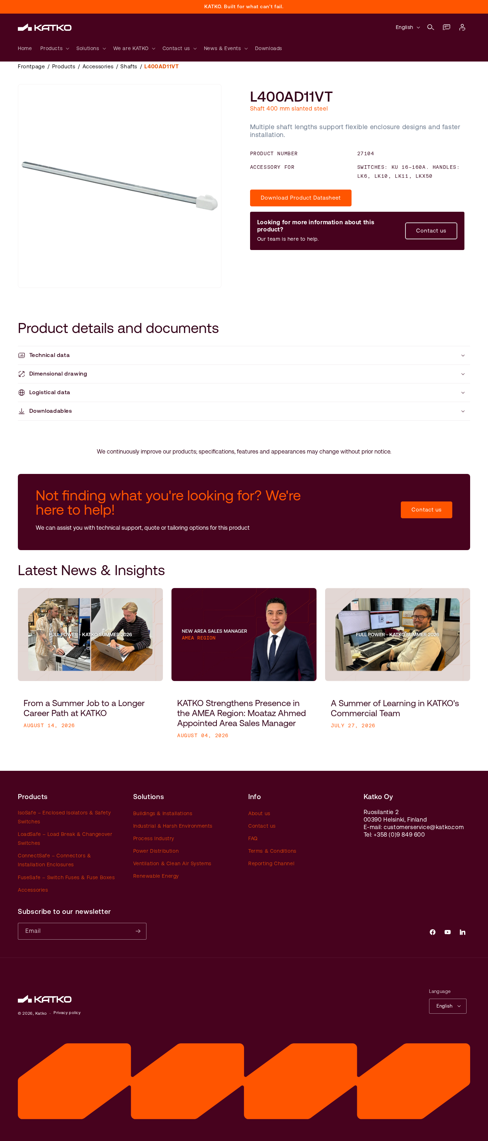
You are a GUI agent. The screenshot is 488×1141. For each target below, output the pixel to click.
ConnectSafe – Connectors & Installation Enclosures (54, 860)
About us (259, 813)
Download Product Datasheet (301, 198)
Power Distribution (156, 851)
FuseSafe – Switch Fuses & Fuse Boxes (66, 877)
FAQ (253, 838)
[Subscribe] (138, 931)
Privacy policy (67, 1012)
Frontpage (31, 66)
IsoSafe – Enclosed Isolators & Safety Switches (64, 816)
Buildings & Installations (163, 813)
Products (63, 66)
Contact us (431, 230)
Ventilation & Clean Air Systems (172, 863)
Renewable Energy (156, 876)
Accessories (98, 66)
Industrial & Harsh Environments (173, 825)
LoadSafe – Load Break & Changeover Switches (65, 838)
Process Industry (154, 838)
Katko (41, 1013)
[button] (431, 27)
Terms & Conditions (272, 851)
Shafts (128, 66)
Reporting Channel (271, 863)
